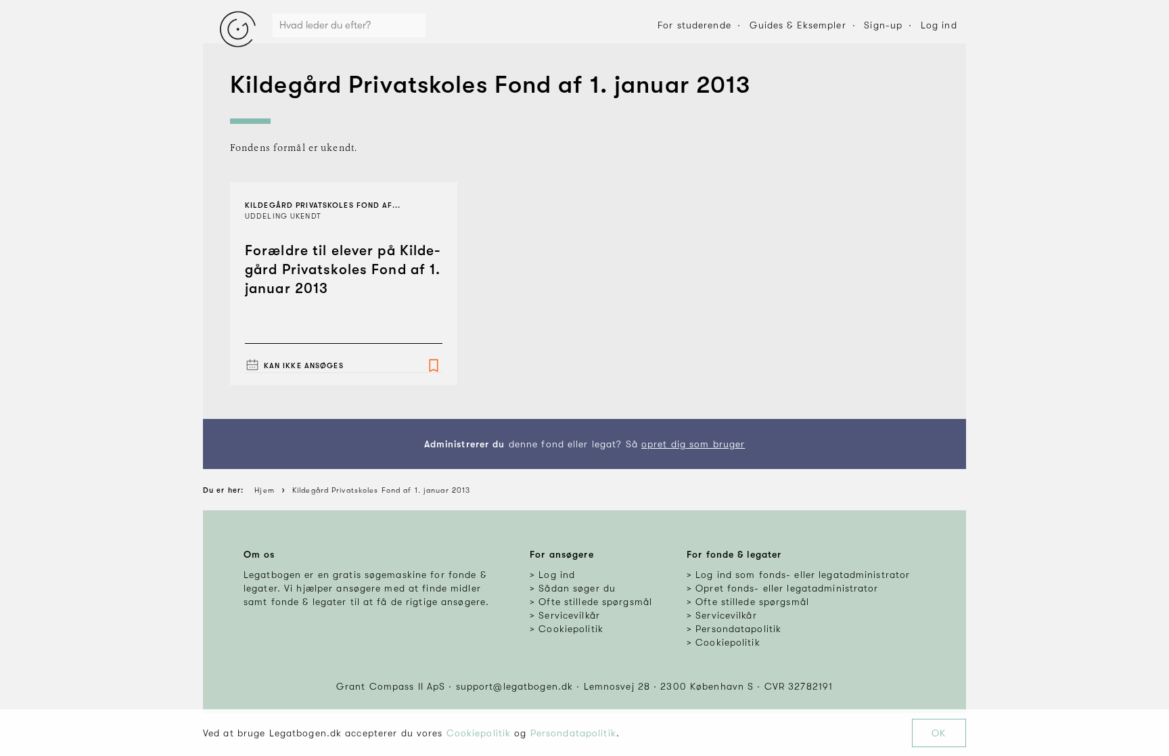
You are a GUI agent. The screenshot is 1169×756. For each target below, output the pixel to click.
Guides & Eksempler (798, 25)
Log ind (939, 25)
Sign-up (883, 25)
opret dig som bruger (693, 444)
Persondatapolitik (573, 733)
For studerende (694, 25)
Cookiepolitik (478, 733)
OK (939, 733)
